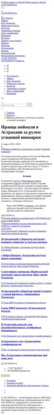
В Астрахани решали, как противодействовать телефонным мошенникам (21, 327)
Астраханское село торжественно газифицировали (21, 343)
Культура (5, 28)
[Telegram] (8, 65)
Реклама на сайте (15, 383)
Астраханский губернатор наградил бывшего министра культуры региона (24, 241)
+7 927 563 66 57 (9, 58)
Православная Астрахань (13, 55)
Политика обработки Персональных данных (28, 385)
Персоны (5, 45)
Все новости (7, 18)
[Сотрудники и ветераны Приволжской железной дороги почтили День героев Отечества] (27, 266)
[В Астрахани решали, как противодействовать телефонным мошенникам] (27, 319)
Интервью (6, 35)
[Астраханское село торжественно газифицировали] (26, 336)
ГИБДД (17, 183)
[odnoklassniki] (8, 68)
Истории (5, 38)
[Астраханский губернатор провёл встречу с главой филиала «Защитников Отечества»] (27, 285)
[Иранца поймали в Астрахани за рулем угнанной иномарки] (27, 151)
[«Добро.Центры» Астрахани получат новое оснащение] (27, 250)
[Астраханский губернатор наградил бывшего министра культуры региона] (27, 233)
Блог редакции (8, 23)
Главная (10, 112)
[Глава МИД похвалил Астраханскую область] (23, 302)
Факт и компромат (10, 33)
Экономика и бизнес (10, 30)
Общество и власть (10, 25)
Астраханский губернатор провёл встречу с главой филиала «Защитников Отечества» (26, 294)
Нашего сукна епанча (11, 40)
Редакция (11, 380)
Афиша (4, 20)
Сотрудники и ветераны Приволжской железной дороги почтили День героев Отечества (24, 274)
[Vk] (8, 71)
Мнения (5, 43)
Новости (11, 115)
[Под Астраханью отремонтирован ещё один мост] (25, 350)
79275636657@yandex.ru (12, 60)
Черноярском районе (31, 181)
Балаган (5, 50)
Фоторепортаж (8, 53)
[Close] (2, 16)
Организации (7, 48)
